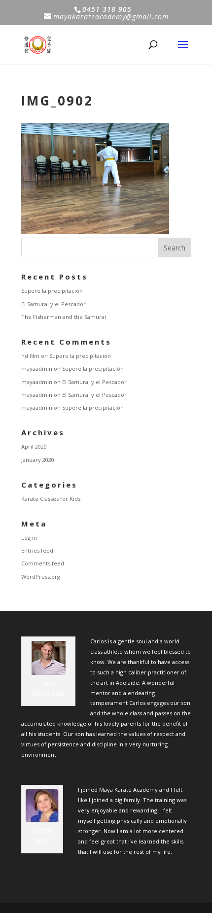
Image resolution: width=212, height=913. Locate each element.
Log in (29, 537)
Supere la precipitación (52, 290)
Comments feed (42, 563)
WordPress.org (40, 576)
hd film (30, 355)
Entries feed (37, 550)
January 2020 (37, 459)
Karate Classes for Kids (50, 498)
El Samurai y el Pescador (53, 304)
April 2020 (34, 446)
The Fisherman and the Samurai (63, 316)
